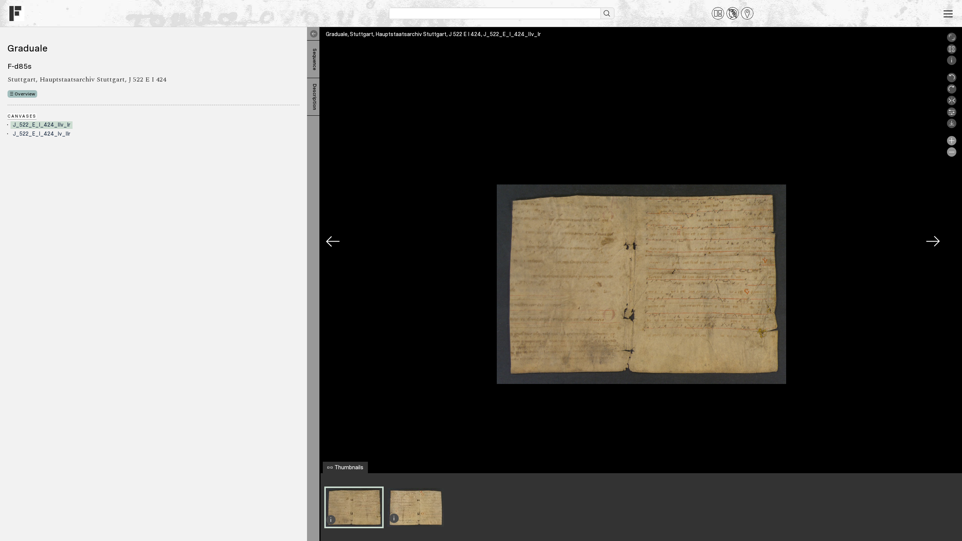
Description (314, 97)
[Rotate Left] (951, 80)
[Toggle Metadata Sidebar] (312, 34)
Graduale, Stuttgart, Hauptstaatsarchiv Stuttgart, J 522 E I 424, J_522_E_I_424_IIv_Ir (433, 34)
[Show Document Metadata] (951, 63)
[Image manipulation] (951, 115)
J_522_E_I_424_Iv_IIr (41, 134)
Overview (25, 94)
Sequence (314, 59)
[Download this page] (951, 126)
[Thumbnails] (951, 52)
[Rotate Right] (951, 92)
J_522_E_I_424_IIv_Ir (41, 125)
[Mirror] (951, 103)
